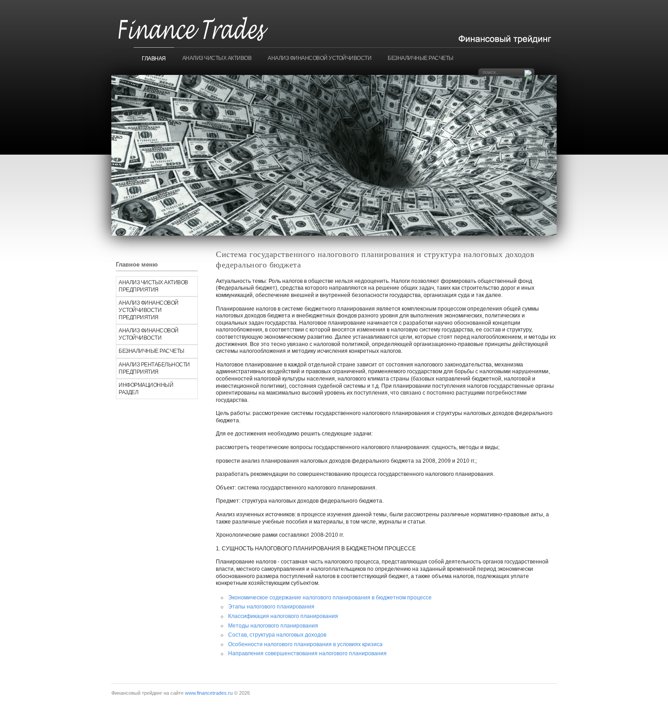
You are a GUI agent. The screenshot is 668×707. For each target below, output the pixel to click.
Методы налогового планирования (273, 626)
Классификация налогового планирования (283, 616)
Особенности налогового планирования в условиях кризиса (305, 644)
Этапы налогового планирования (271, 606)
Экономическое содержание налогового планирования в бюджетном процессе (330, 597)
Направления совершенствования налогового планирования (307, 653)
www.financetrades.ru (209, 693)
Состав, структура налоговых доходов (277, 635)
